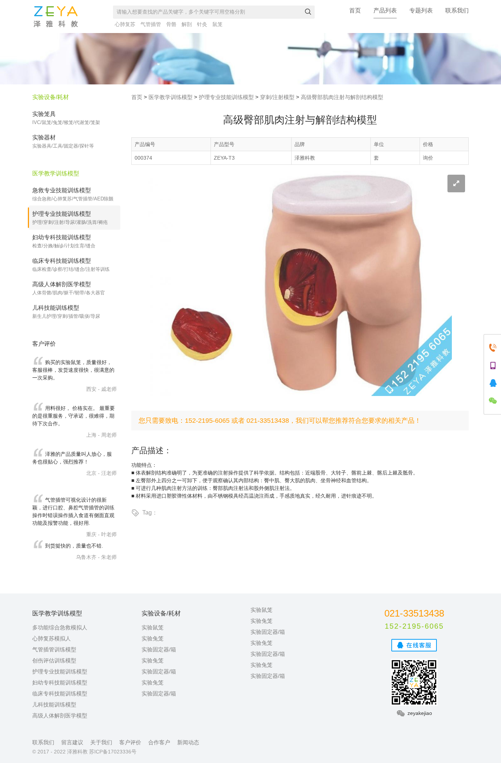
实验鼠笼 (153, 627)
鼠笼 (217, 24)
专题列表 (421, 10)
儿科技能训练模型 (54, 704)
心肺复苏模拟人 (51, 638)
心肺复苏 (125, 24)
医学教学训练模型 (171, 97)
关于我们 (101, 742)
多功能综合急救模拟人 (59, 627)
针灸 (202, 24)
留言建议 (72, 742)
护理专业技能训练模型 (226, 97)
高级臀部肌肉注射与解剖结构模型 (342, 97)
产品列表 (385, 10)
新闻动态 (188, 742)
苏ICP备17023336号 (112, 752)
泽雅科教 (55, 16)
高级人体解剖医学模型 (59, 715)
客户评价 (130, 742)
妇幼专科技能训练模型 (59, 682)
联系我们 (457, 10)
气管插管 (150, 24)
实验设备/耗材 (50, 97)
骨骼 (171, 24)
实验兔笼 (153, 638)
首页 (355, 10)
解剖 (187, 24)
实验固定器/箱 (159, 649)
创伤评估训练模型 (54, 660)
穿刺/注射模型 (277, 97)
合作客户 (159, 742)
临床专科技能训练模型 (59, 693)
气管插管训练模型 (54, 649)
